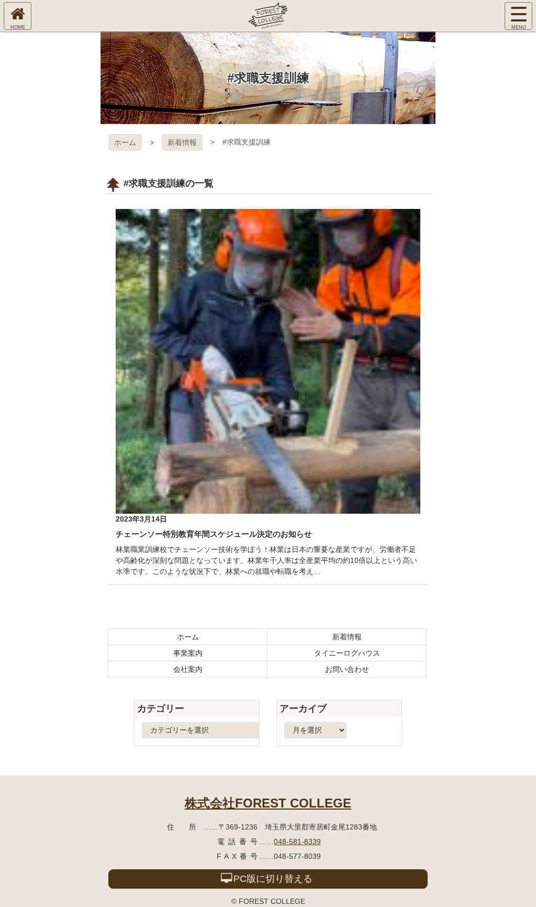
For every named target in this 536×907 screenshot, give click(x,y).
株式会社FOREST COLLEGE (268, 803)
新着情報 (182, 142)
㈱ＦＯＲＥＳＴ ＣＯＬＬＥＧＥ (268, 16)
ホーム (125, 142)
